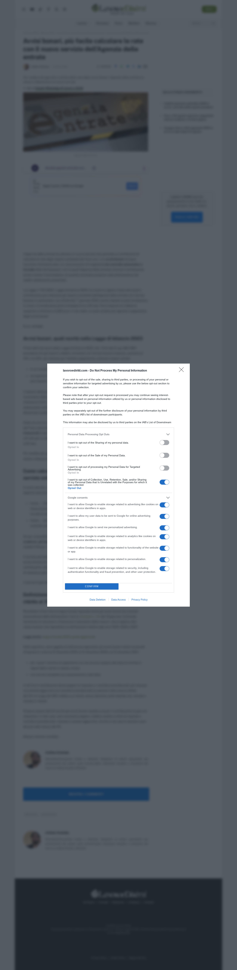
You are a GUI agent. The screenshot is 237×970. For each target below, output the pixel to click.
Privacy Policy (139, 599)
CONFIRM (92, 586)
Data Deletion (98, 599)
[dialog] (118, 485)
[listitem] (118, 434)
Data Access (118, 599)
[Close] (182, 370)
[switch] (164, 442)
